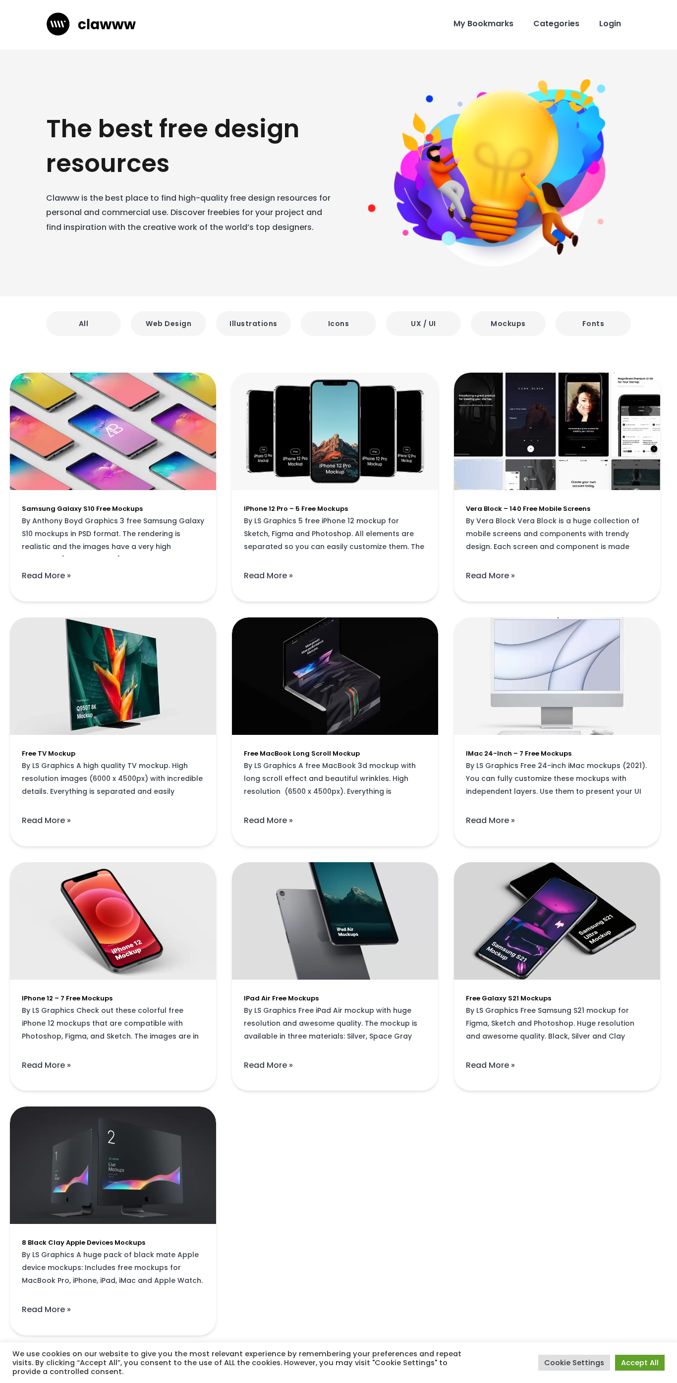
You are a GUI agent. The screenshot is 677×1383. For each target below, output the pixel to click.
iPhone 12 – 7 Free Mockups (67, 998)
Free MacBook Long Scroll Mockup (302, 753)
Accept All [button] (640, 1363)
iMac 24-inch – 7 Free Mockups (518, 753)
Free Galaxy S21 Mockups (508, 998)
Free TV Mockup (48, 753)
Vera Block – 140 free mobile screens (528, 508)
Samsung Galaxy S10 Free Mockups (82, 508)
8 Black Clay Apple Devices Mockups (83, 1242)
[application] (113, 431)
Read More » (46, 574)
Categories (556, 23)
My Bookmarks (483, 23)
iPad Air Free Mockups (281, 998)
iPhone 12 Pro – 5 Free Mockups (296, 508)
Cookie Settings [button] (574, 1363)
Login (610, 23)
